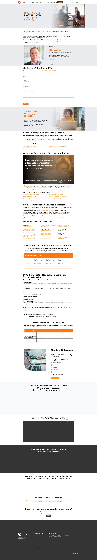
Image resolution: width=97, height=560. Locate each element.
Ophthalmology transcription (29, 235)
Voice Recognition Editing (29, 238)
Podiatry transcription (45, 233)
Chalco (30, 500)
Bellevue (54, 501)
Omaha (62, 501)
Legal (25, 87)
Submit (25, 103)
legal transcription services (32, 140)
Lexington (26, 500)
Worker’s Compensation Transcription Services (59, 147)
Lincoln (58, 501)
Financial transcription (37, 537)
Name (24, 72)
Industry (32, 2)
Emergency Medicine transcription (48, 225)
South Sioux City (40, 500)
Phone (24, 80)
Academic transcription (38, 535)
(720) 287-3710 (75, 2)
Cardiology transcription (28, 223)
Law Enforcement (27, 86)
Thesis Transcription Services (29, 196)
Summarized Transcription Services (31, 198)
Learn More (55, 377)
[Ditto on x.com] (73, 553)
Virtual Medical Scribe (46, 235)
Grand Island (48, 501)
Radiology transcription (63, 231)
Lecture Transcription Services (30, 200)
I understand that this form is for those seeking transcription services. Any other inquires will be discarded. (41, 99)
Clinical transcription (28, 226)
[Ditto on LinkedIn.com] (75, 553)
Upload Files (52, 2)
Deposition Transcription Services (30, 147)
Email (24, 76)
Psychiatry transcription (46, 234)
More (40, 2)
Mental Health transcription (29, 229)
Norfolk (71, 500)
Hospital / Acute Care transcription (66, 227)
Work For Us (46, 2)
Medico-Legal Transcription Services (57, 146)
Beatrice (34, 500)
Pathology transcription (46, 230)
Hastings (35, 501)
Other (25, 89)
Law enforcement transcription (39, 539)
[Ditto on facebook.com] (78, 553)
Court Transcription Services (29, 146)
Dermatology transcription (47, 223)
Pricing (36, 2)
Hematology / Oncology (63, 226)
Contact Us (59, 2)
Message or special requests (28, 91)
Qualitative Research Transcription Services (59, 196)
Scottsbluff (47, 500)
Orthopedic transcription (28, 236)
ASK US (48, 515)
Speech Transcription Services (56, 194)
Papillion (56, 500)
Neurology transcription (28, 230)
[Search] (71, 2)
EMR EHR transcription (46, 238)
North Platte (66, 500)
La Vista (52, 500)
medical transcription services (48, 210)
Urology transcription (63, 235)
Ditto (22, 2)
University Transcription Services (56, 198)
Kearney (43, 501)
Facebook (52, 65)
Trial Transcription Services (29, 149)
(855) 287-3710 (52, 70)
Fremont (39, 501)
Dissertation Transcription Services (31, 194)
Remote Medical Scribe (28, 232)
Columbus (60, 500)
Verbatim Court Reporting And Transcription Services (61, 149)
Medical (46, 527)
